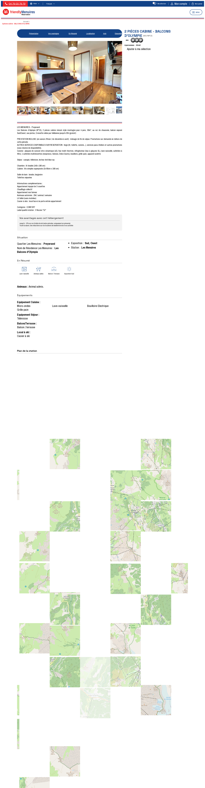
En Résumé (73, 33)
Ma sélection (160, 4)
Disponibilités (119, 33)
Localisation (90, 33)
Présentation (33, 33)
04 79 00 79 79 (17, 3)
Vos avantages (53, 33)
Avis (104, 33)
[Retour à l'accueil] (19, 14)
